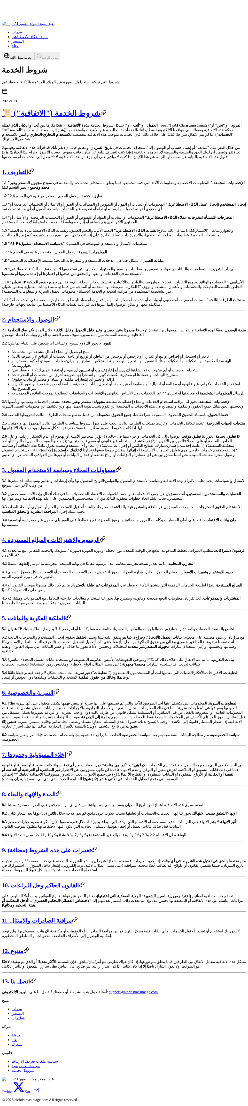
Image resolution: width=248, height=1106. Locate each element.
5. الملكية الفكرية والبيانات (33, 618)
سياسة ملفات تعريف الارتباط (35, 1061)
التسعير (18, 41)
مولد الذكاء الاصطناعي (30, 37)
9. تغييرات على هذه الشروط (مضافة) (46, 850)
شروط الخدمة (23, 1070)
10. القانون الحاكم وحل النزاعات (40, 885)
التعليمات (19, 1018)
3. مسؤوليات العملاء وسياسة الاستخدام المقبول (59, 470)
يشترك (17, 1044)
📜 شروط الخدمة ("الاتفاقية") (51, 113)
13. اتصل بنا (16, 981)
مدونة (16, 1035)
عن (14, 1040)
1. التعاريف (15, 172)
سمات (17, 32)
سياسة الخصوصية (26, 1066)
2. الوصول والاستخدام (28, 319)
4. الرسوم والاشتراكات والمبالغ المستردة (51, 540)
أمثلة (15, 46)
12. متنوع (12, 951)
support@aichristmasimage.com (133, 992)
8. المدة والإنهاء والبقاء (29, 794)
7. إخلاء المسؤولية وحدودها (34, 755)
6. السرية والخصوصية (28, 692)
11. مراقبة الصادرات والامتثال (37, 920)
